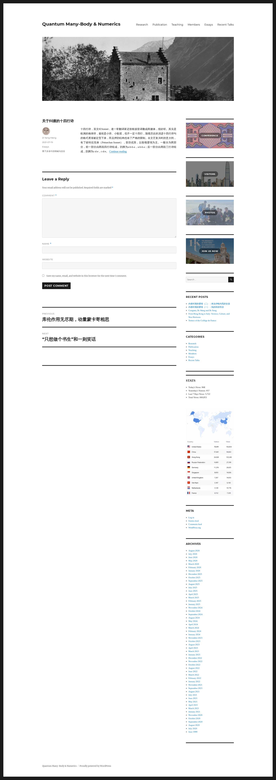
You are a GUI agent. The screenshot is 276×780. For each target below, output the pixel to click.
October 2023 (194, 641)
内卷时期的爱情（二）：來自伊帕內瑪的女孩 (209, 304)
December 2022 (195, 658)
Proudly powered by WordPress (95, 766)
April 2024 (193, 624)
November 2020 (195, 715)
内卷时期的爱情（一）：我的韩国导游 (206, 307)
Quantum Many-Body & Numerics (81, 24)
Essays (208, 24)
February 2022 (194, 678)
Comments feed (195, 524)
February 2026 (194, 567)
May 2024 (192, 621)
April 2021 (193, 705)
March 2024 (193, 628)
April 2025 (193, 594)
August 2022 (194, 668)
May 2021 (192, 701)
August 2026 (194, 550)
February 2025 (194, 601)
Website (47, 259)
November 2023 (195, 638)
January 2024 (194, 634)
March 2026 (193, 564)
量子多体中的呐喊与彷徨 (53, 151)
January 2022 (194, 681)
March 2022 (193, 675)
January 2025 (194, 604)
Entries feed (193, 521)
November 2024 (195, 607)
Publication (160, 24)
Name (46, 243)
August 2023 (194, 644)
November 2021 (195, 685)
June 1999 (192, 732)
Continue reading (118, 151)
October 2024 (194, 611)
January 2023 (194, 654)
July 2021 (192, 695)
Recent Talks (225, 24)
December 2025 (195, 574)
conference (210, 135)
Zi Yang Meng (49, 137)
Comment (49, 195)
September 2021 (195, 688)
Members (194, 24)
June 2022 (192, 671)
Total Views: (194, 397)
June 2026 (192, 557)
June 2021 (192, 698)
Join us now (210, 251)
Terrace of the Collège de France (202, 320)
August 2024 (194, 618)
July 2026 (192, 554)
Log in (191, 517)
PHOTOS (210, 212)
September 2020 (195, 722)
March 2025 (193, 597)
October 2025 (194, 577)
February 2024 (194, 631)
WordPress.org (194, 527)
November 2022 (195, 661)
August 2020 (194, 725)
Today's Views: (195, 387)
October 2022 (194, 665)
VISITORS (209, 174)
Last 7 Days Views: (196, 394)
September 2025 (195, 581)
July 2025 (192, 587)
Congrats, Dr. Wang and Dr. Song (202, 310)
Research (142, 24)
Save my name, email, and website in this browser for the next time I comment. (86, 276)
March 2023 (193, 651)
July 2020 (192, 728)
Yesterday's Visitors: (197, 390)
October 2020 (194, 718)
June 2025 (192, 591)
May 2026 (192, 560)
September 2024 (195, 614)
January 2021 (194, 711)
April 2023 (193, 648)
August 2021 (194, 691)
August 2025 (194, 584)
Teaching (177, 24)
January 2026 (194, 571)
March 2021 (193, 708)
